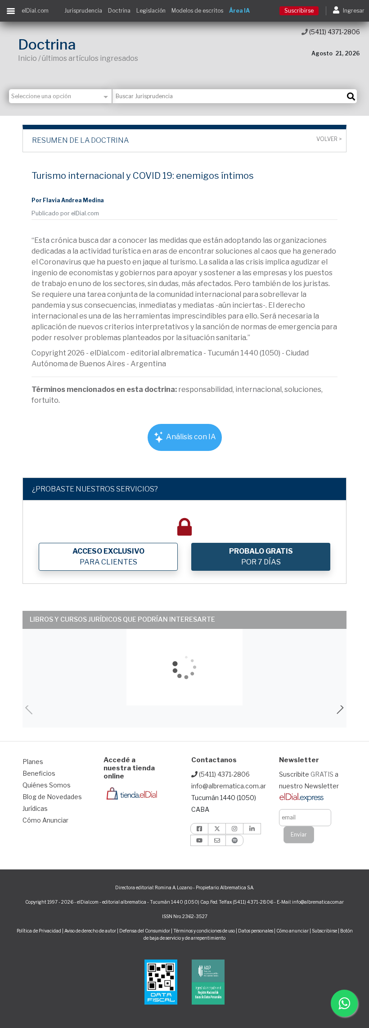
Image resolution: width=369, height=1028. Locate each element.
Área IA (239, 10)
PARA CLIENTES (108, 556)
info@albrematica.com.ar (228, 786)
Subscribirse (325, 930)
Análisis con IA (190, 436)
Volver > (329, 139)
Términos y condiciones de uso (204, 930)
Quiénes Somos (46, 785)
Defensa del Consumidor (144, 930)
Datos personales (255, 930)
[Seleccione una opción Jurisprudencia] (60, 96)
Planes (32, 761)
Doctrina (119, 10)
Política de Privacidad (39, 930)
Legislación (151, 10)
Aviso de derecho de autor (90, 930)
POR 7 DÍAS (261, 556)
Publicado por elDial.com (65, 213)
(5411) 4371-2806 (334, 32)
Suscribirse (299, 10)
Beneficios (38, 773)
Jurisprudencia (83, 10)
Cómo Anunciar (45, 820)
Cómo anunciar (292, 930)
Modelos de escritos (197, 10)
